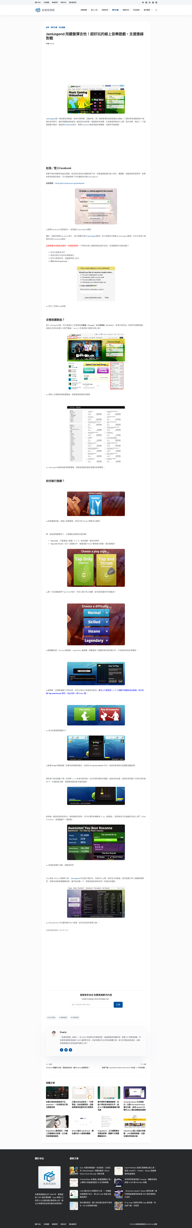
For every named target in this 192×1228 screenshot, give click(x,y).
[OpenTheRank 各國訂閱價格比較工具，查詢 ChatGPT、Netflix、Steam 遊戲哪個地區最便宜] (118, 1171)
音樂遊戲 (75, 1017)
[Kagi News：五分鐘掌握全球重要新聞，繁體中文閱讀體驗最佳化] (109, 1121)
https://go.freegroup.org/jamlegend (69, 183)
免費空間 (105, 10)
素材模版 (147, 10)
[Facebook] (143, 2)
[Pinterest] (149, 2)
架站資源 (136, 10)
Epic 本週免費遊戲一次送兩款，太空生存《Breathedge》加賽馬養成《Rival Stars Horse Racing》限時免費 (95, 1171)
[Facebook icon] (61, 1050)
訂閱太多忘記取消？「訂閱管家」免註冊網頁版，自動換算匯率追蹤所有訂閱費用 (82, 1104)
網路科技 (126, 10)
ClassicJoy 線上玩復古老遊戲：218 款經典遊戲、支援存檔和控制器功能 (134, 1133)
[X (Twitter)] (146, 2)
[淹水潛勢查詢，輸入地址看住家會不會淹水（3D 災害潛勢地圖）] (74, 1206)
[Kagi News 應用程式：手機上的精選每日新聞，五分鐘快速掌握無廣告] (57, 1121)
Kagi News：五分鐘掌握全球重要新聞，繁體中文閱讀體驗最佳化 (108, 1133)
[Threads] (156, 2)
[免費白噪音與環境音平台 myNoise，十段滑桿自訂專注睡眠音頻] (57, 1092)
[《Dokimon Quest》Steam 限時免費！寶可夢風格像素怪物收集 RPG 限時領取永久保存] (118, 1194)
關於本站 (38, 2)
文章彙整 (46, 2)
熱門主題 (115, 10)
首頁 (47, 27)
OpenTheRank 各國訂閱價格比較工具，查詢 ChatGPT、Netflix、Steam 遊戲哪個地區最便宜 (140, 1171)
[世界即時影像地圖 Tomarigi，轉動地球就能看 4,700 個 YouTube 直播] (118, 1182)
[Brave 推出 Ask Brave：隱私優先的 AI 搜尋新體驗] (83, 1121)
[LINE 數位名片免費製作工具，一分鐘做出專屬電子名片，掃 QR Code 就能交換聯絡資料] (74, 1194)
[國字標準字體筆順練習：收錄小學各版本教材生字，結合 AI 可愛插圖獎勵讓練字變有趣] (109, 1092)
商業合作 (63, 2)
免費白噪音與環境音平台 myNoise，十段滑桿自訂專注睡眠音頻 (57, 1104)
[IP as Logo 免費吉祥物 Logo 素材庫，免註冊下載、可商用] (118, 1206)
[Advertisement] (96, 64)
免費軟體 (84, 10)
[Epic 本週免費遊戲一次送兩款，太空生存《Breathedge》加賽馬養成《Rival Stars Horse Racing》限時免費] (74, 1171)
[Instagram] (153, 2)
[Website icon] (66, 1050)
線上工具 (94, 10)
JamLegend (51, 119)
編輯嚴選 (63, 1017)
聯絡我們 (55, 2)
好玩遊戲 (62, 27)
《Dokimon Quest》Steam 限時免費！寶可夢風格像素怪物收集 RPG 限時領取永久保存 (141, 1194)
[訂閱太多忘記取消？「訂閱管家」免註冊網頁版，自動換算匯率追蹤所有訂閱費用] (83, 1092)
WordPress (150, 1224)
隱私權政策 (72, 2)
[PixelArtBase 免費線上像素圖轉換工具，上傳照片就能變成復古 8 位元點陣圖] (74, 1182)
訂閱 (118, 1005)
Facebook (68, 125)
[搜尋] (156, 10)
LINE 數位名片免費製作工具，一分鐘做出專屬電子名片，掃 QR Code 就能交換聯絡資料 (95, 1194)
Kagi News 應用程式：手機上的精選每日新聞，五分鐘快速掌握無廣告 (57, 1133)
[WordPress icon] (70, 1050)
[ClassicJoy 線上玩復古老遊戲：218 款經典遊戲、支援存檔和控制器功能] (135, 1121)
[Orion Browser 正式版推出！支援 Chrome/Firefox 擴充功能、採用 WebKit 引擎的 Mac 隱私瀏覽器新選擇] (135, 1092)
